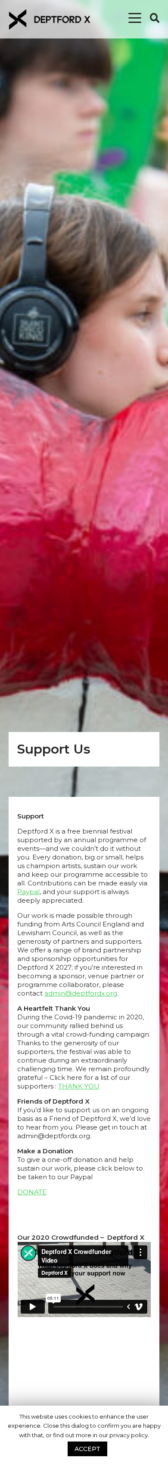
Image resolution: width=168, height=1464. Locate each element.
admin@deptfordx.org (80, 993)
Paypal (28, 892)
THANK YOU (79, 1086)
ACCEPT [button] (87, 1449)
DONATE (32, 1192)
